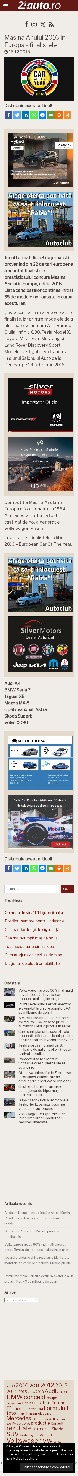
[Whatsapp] (34, 115)
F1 (9, 1408)
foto (11, 1413)
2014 (11, 1391)
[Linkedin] (25, 115)
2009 (10, 1386)
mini (34, 1419)
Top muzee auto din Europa (29, 946)
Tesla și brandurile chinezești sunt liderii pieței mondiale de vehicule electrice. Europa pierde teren (37, 1263)
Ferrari (32, 1409)
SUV (12, 1434)
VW (48, 1440)
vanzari (47, 1434)
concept (35, 1397)
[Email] (51, 115)
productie (40, 1423)
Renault (57, 1423)
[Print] (59, 115)
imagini (22, 1413)
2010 (22, 1385)
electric (41, 1402)
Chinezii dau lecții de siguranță (32, 929)
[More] (68, 115)
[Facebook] (8, 115)
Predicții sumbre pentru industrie (35, 921)
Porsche (17, 1423)
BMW (14, 1397)
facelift (20, 1408)
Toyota (33, 1435)
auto (62, 1391)
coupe (52, 1398)
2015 (22, 1392)
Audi (50, 1391)
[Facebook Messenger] (42, 115)
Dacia (26, 1403)
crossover (13, 1403)
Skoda (57, 1428)
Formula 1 (56, 1408)
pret (27, 1423)
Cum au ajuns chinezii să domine (33, 955)
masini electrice (40, 1413)
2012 (47, 1385)
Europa (58, 1402)
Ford (40, 1409)
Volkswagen (24, 1440)
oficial (54, 1418)
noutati (43, 1419)
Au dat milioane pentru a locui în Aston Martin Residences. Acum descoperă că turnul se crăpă (37, 1218)
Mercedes (18, 1418)
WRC (57, 1442)
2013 (61, 1385)
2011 (34, 1385)
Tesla (24, 1435)
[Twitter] (17, 115)
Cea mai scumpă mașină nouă (31, 938)
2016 (31, 1392)
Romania (41, 1428)
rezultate (19, 1428)
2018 (40, 1392)
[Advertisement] (39, 1161)
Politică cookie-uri (26, 1459)
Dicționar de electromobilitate (32, 963)
